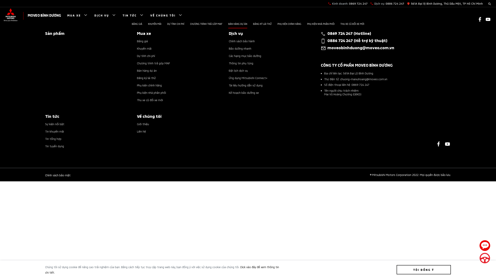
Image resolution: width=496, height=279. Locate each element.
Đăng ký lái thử (262, 23)
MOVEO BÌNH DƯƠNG (44, 15)
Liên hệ (141, 131)
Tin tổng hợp (53, 138)
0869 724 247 (358, 3)
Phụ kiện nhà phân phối (321, 23)
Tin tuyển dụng (54, 146)
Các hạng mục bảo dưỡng (245, 56)
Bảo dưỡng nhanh (240, 48)
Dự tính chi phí (175, 23)
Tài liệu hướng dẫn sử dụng (246, 85)
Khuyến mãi (154, 23)
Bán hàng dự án (237, 23)
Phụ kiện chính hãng (289, 23)
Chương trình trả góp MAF (206, 23)
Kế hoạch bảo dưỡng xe (244, 92)
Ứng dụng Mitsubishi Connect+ (248, 78)
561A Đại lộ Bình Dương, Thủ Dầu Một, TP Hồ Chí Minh (447, 3)
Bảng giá (137, 23)
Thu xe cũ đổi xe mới (352, 23)
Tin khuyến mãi (54, 131)
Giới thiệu (143, 124)
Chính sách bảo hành (242, 41)
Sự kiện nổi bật (54, 124)
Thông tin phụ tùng (241, 63)
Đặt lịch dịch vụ (238, 70)
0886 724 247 (395, 3)
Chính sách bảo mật (58, 175)
